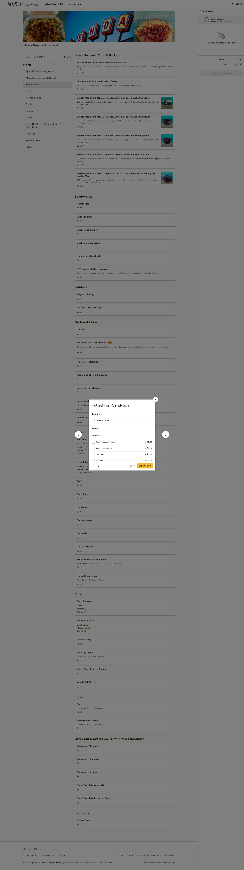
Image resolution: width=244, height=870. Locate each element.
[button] (78, 437)
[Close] (155, 399)
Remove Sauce (102, 420)
